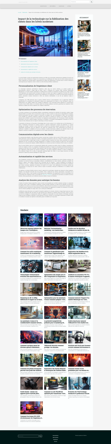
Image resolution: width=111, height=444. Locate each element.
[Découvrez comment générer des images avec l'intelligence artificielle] (31, 219)
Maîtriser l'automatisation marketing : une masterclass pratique (53, 230)
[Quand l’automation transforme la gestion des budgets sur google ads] (84, 25)
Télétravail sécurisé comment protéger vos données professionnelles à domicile (54, 347)
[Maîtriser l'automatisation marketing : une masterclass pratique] (55, 219)
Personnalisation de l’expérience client (29, 61)
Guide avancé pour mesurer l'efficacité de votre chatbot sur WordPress (78, 322)
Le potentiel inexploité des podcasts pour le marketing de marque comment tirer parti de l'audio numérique (54, 323)
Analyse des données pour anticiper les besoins (30, 72)
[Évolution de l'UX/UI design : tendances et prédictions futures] (79, 383)
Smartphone (43, 6)
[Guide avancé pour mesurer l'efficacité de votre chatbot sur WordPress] (79, 312)
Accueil (19, 12)
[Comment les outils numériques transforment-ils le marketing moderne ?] (31, 243)
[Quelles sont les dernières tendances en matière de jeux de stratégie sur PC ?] (79, 219)
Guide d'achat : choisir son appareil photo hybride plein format (29, 393)
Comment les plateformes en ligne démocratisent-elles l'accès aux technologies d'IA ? (83, 95)
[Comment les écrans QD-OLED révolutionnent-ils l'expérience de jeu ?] (31, 407)
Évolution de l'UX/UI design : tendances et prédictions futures (78, 392)
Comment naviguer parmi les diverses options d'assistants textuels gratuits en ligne (30, 347)
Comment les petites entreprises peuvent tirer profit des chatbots (30, 369)
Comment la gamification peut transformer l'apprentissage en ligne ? (54, 253)
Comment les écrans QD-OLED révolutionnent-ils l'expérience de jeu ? (31, 418)
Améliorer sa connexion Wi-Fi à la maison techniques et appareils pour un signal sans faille (79, 276)
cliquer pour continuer (46, 174)
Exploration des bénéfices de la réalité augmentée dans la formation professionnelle (78, 253)
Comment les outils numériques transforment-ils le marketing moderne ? (30, 253)
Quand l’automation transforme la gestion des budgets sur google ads (84, 35)
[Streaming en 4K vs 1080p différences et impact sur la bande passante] (31, 289)
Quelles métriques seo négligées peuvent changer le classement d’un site (84, 54)
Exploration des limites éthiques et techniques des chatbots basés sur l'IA (55, 370)
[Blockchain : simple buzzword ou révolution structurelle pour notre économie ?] (84, 65)
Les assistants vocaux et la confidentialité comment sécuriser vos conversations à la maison (31, 322)
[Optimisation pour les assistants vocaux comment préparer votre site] (55, 289)
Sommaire (23, 59)
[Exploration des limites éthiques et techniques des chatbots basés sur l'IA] (55, 360)
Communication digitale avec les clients (29, 66)
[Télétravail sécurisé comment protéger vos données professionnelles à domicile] (55, 337)
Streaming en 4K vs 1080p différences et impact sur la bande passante (31, 299)
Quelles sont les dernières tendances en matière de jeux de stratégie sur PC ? (78, 230)
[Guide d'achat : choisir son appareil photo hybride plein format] (31, 383)
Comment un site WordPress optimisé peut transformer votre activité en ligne (54, 393)
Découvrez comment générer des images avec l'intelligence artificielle (31, 230)
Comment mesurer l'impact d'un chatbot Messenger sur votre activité (78, 299)
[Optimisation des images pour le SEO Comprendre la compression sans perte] (55, 266)
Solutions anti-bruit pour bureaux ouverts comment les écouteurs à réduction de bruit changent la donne (79, 348)
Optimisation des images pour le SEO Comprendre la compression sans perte (55, 276)
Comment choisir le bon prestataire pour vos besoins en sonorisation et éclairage (78, 370)
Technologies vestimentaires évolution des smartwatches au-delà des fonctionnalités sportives (31, 276)
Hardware (61, 6)
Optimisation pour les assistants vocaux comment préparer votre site (54, 299)
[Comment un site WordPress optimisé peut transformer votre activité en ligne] (55, 383)
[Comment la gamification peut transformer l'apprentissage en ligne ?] (55, 243)
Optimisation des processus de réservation (29, 64)
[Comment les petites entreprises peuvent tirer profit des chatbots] (31, 360)
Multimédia (53, 6)
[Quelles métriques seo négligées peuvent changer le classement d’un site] (84, 45)
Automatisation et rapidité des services (29, 69)
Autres (69, 6)
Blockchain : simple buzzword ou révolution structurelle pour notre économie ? (84, 74)
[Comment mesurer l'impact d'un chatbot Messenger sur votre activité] (79, 289)
